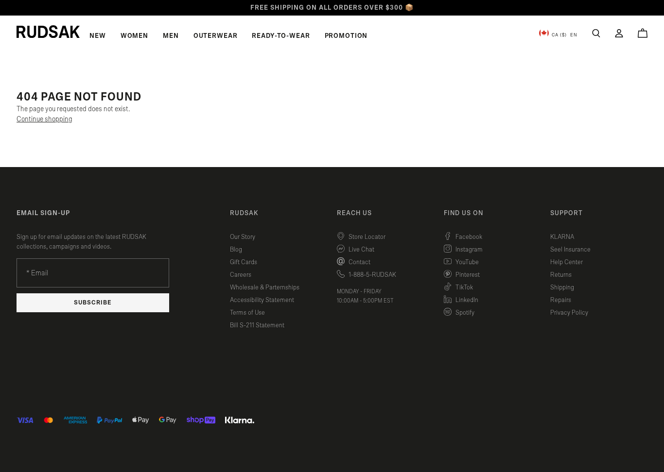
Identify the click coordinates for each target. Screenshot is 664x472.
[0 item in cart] (642, 33)
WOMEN (134, 36)
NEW (97, 36)
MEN (171, 36)
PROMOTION (346, 36)
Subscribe (93, 303)
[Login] (619, 33)
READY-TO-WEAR (281, 36)
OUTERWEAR (215, 36)
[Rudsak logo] (48, 31)
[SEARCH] (596, 33)
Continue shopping (44, 119)
